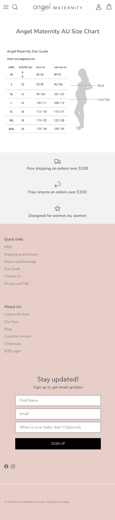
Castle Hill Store (16, 314)
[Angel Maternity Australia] (57, 7)
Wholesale (12, 343)
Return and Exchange (20, 261)
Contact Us (12, 276)
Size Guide (12, 269)
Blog (8, 329)
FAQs (8, 247)
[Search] (18, 7)
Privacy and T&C (17, 283)
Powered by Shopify (57, 502)
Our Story (11, 321)
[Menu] (6, 7)
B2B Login (12, 351)
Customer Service (17, 336)
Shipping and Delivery (21, 254)
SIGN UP (58, 444)
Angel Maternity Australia (29, 502)
